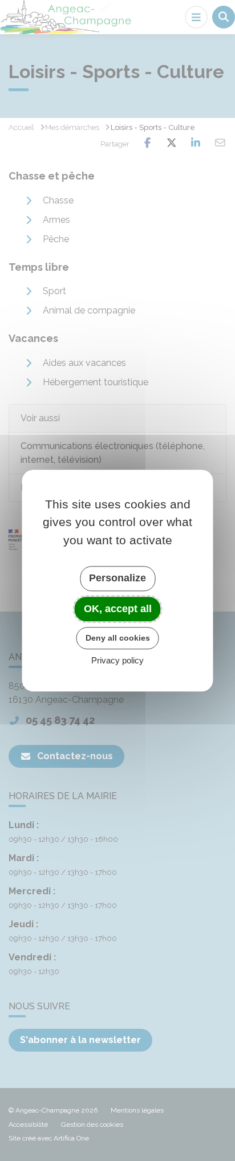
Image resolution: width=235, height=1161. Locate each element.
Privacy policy (117, 660)
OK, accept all (118, 608)
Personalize (117, 578)
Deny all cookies (118, 637)
